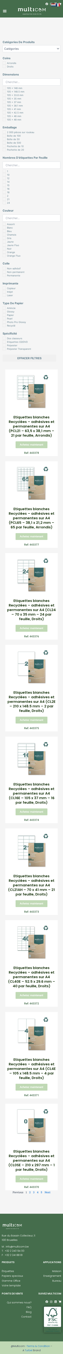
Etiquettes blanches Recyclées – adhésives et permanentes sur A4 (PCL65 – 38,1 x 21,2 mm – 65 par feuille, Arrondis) (31, 518)
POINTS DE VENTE (12, 1293)
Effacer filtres (29, 358)
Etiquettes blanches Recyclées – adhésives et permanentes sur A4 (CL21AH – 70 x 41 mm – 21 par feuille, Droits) (31, 885)
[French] (58, 4)
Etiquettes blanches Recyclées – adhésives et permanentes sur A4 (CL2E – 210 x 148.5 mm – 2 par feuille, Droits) (31, 701)
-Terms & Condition (38, 1346)
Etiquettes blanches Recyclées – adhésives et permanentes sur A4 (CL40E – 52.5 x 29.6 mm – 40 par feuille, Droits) (31, 976)
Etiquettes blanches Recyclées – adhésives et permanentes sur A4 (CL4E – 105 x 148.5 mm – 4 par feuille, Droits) (31, 1068)
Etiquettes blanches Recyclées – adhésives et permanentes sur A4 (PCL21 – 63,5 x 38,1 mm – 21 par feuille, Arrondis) (31, 426)
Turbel (29, 1350)
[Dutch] (53, 4)
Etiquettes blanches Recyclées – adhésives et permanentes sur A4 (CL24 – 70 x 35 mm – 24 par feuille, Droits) (31, 609)
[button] (5, 11)
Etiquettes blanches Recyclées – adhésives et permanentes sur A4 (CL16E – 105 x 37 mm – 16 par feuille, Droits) (31, 793)
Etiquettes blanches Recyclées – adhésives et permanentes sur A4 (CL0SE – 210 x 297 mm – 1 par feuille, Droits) (31, 1160)
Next (47, 1192)
